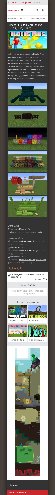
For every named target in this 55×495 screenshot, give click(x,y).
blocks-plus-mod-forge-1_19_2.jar (32, 259)
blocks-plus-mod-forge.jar (29, 241)
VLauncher (13, 10)
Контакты (14, 485)
